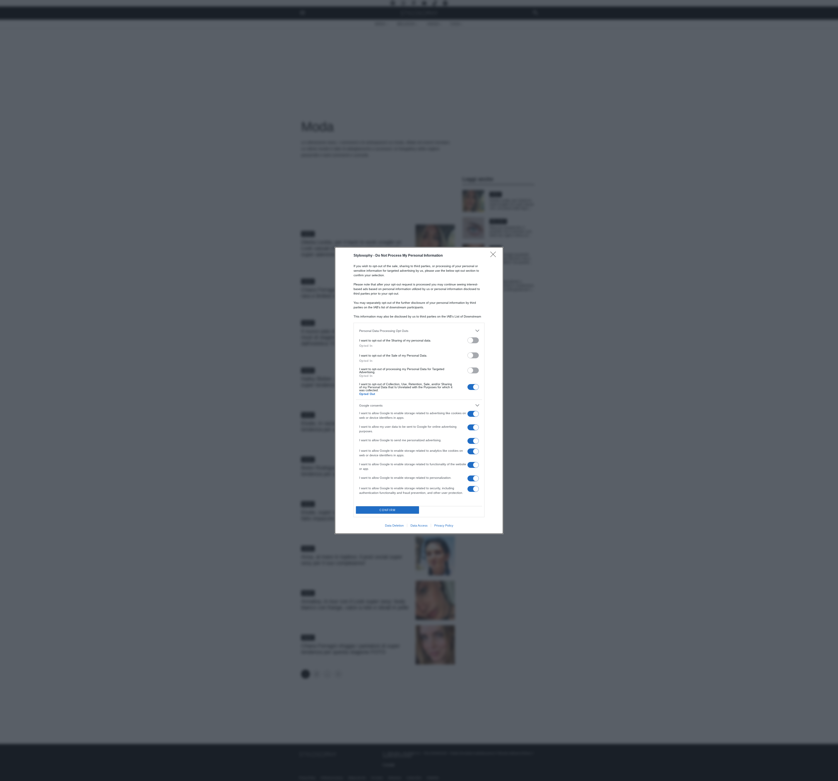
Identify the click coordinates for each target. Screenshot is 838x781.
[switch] (473, 340)
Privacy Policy (443, 525)
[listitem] (419, 330)
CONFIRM (388, 510)
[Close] (494, 256)
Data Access (419, 525)
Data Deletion (394, 525)
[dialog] (419, 390)
